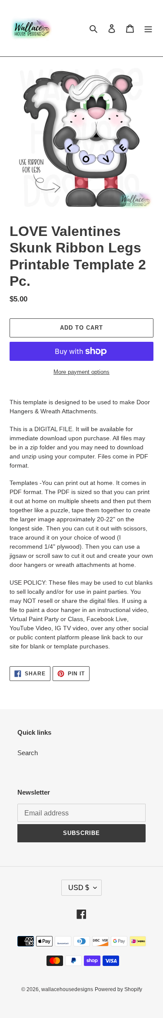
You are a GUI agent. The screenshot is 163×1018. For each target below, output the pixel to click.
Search (27, 752)
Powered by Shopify (118, 989)
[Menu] (148, 28)
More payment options (81, 372)
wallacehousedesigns (67, 989)
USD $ (78, 887)
